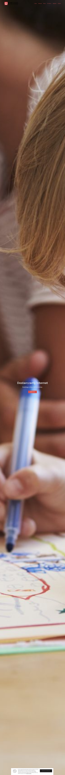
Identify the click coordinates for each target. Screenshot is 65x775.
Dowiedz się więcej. (28, 773)
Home (35, 3)
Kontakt (59, 3)
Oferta (44, 3)
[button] (46, 770)
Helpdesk (54, 3)
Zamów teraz (32, 391)
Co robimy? (49, 3)
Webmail (40, 3)
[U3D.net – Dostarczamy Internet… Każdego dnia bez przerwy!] (11, 3)
